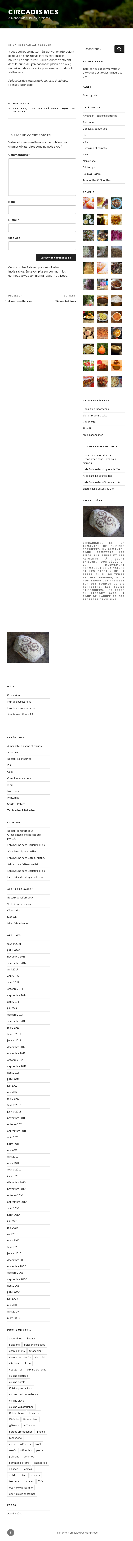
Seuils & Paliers (92, 173)
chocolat (40, 1357)
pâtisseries (40, 1462)
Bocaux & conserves (95, 128)
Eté (85, 135)
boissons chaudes (34, 1344)
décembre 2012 (16, 1047)
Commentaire (19, 155)
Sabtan (87, 488)
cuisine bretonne (36, 1369)
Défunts (14, 1419)
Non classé (21, 104)
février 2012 (14, 1105)
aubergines (15, 1338)
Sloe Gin (87, 428)
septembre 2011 (16, 1130)
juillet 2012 (13, 1079)
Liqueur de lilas (111, 469)
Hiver (86, 154)
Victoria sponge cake (95, 415)
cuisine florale (17, 1381)
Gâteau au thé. (111, 482)
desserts (34, 1413)
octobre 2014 (15, 988)
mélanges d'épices (20, 1444)
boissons (14, 1344)
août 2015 (13, 982)
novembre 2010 (16, 1188)
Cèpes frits (89, 421)
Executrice (13, 877)
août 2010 (13, 1208)
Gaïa (85, 141)
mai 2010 (12, 1227)
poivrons (14, 1456)
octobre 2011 (14, 1124)
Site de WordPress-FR (20, 714)
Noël (38, 1444)
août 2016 (13, 975)
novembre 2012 (16, 1053)
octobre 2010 (15, 1195)
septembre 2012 (16, 1066)
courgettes (16, 1369)
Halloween (29, 1425)
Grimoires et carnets (95, 148)
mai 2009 (12, 1305)
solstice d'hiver (18, 1475)
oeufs (12, 1450)
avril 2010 (12, 1234)
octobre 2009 (15, 1272)
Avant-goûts (90, 95)
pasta (39, 1450)
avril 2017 (12, 969)
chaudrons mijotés (20, 1357)
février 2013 (14, 1034)
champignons (17, 1350)
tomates (29, 1481)
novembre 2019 (16, 956)
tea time (14, 1481)
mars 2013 (13, 1027)
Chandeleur (35, 1350)
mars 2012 (13, 1098)
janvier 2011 (14, 1176)
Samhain (28, 1468)
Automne (88, 122)
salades (13, 1468)
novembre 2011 (16, 1117)
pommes (29, 1456)
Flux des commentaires (21, 708)
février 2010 (14, 1247)
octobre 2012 (15, 1059)
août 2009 (13, 1285)
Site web (14, 238)
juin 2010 (12, 1221)
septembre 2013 (16, 1021)
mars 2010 (13, 1240)
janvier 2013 (14, 1040)
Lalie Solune (41, 45)
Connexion (13, 695)
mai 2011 (12, 1150)
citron (27, 1363)
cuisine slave (16, 1400)
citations (35, 108)
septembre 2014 (16, 995)
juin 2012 (12, 1085)
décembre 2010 (16, 1182)
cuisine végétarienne (21, 1406)
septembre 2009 (17, 1279)
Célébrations (16, 1413)
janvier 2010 (14, 1253)
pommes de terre (19, 1462)
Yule (40, 1481)
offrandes (26, 1450)
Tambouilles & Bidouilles (97, 180)
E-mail (13, 220)
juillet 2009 (13, 1292)
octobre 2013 (15, 1014)
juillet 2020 (13, 950)
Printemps (89, 167)
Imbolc (41, 1431)
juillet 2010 (13, 1214)
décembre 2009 (16, 1259)
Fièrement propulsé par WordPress (77, 1532)
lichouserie (15, 1437)
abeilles (19, 108)
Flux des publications (19, 701)
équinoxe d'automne (21, 1487)
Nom (12, 201)
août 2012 (13, 1072)
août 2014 (13, 1001)
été (47, 108)
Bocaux (31, 1338)
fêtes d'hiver (30, 1419)
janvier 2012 (14, 1111)
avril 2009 (13, 1311)
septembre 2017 (16, 963)
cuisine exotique (18, 1375)
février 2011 (14, 1169)
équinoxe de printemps (22, 1493)
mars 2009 (13, 1317)
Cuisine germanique (20, 1388)
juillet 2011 (13, 1143)
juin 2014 (12, 1008)
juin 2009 (12, 1298)
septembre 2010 (17, 1201)
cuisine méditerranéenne (23, 1394)
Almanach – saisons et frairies (100, 115)
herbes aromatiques (21, 1431)
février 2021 (14, 943)
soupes (35, 1475)
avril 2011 (12, 1156)
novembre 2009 (16, 1266)
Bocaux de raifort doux (96, 408)
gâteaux (14, 1425)
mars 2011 (13, 1163)
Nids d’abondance (93, 434)
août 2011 (12, 1137)
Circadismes (33, 12)
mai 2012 (12, 1092)
